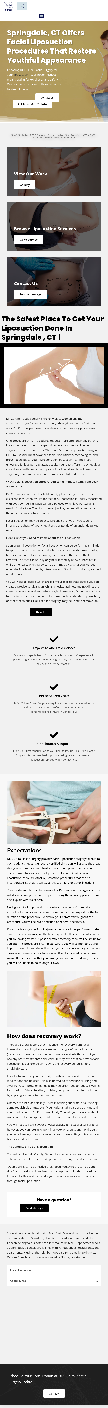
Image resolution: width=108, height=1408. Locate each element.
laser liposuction (86, 469)
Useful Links (18, 1280)
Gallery (25, 185)
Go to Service (29, 239)
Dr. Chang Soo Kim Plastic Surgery (8, 6)
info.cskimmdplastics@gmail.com (54, 137)
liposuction (21, 75)
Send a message (31, 294)
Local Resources (21, 1270)
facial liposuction (86, 1159)
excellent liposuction (19, 499)
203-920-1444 (19, 135)
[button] (41, 16)
